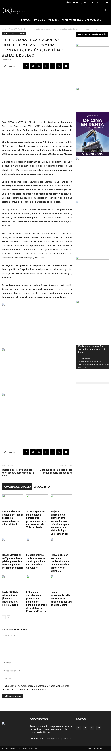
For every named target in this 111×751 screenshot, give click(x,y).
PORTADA (26, 20)
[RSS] (97, 2)
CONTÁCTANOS (93, 20)
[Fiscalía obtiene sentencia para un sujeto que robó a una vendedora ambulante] (37, 545)
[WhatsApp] (39, 66)
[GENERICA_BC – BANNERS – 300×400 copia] (92, 302)
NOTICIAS (38, 20)
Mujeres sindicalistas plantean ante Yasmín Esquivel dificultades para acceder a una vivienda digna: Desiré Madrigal (60, 522)
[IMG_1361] (92, 159)
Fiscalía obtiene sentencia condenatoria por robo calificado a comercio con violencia (60, 562)
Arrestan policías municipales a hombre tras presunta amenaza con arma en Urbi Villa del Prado (36, 519)
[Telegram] (66, 66)
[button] (105, 10)
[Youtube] (107, 2)
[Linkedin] (46, 66)
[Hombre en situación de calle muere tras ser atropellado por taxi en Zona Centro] (61, 582)
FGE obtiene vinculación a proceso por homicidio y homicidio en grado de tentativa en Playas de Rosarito (36, 602)
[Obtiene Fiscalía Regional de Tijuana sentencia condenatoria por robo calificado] (12, 501)
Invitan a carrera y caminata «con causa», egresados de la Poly (18, 472)
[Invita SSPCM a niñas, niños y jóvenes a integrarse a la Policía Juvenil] (12, 582)
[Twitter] (102, 2)
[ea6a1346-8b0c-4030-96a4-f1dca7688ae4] (92, 202)
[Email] (59, 66)
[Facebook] (92, 2)
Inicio (4, 29)
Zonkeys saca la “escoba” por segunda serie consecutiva (56, 471)
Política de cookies (94, 748)
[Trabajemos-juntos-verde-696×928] (92, 258)
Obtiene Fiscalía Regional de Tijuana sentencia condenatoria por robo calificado (12, 518)
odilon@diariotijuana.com (58, 738)
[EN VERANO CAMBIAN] (92, 45)
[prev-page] (4, 617)
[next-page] (8, 617)
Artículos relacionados (17, 487)
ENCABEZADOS (15, 29)
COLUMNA (52, 20)
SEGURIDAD (20, 33)
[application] (92, 357)
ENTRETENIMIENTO (71, 20)
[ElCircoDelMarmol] (92, 89)
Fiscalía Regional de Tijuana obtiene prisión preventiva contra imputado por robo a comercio (12, 561)
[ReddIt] (53, 66)
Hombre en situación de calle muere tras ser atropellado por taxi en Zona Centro (61, 598)
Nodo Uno (33, 748)
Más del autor (42, 487)
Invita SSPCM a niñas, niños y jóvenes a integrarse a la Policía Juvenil (10, 598)
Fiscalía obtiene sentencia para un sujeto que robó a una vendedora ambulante (36, 561)
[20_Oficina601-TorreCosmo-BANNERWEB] (92, 155)
